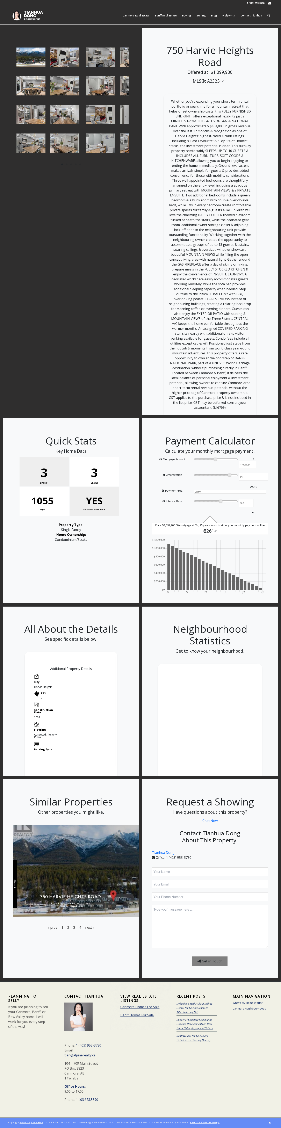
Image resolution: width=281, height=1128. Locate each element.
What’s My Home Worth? (248, 1003)
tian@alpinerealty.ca (79, 1055)
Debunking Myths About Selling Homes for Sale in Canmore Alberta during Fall (194, 1008)
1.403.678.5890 (87, 1099)
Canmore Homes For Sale (139, 1007)
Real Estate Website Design (204, 1122)
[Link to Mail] (270, 3)
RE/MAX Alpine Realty (31, 1122)
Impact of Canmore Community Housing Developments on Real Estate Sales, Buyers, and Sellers (194, 1024)
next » (89, 927)
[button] (62, 164)
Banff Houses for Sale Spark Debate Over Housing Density (193, 1038)
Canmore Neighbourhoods (249, 1008)
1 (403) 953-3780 (88, 1045)
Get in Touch (211, 961)
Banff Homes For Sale (137, 1015)
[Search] (269, 15)
